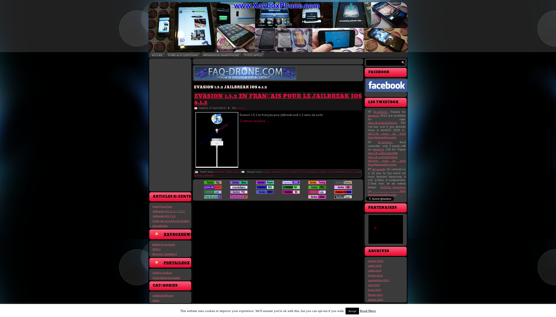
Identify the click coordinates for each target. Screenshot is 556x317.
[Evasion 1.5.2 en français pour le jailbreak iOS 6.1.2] (217, 165)
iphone (198, 175)
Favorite (391, 137)
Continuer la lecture (254, 121)
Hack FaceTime (162, 206)
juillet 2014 (374, 270)
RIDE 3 (156, 249)
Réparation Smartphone (221, 55)
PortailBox (177, 263)
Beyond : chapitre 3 (164, 254)
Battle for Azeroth (163, 244)
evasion (266, 171)
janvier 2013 (375, 299)
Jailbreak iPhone (162, 295)
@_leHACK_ (380, 112)
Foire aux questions (183, 55)
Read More (368, 311)
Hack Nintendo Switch (166, 277)
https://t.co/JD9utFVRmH (383, 157)
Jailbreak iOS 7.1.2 (163, 216)
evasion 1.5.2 (279, 171)
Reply (371, 137)
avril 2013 (374, 285)
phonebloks (160, 225)
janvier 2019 (375, 261)
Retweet (380, 137)
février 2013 (375, 294)
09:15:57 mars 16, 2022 (387, 160)
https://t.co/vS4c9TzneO (382, 122)
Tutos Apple (253, 55)
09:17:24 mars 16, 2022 (387, 133)
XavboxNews (178, 234)
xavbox (241, 107)
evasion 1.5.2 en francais (302, 171)
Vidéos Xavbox (162, 272)
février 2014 (375, 275)
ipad (358, 171)
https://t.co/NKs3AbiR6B (383, 153)
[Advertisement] (170, 124)
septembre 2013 (378, 280)
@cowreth (378, 169)
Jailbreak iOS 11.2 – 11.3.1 (168, 211)
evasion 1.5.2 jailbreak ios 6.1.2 (336, 171)
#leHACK (373, 115)
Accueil (157, 55)
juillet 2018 (374, 265)
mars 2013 (374, 289)
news (155, 300)
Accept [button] (352, 311)
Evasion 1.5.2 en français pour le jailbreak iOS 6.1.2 (278, 99)
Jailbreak (208, 175)
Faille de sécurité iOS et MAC (170, 221)
